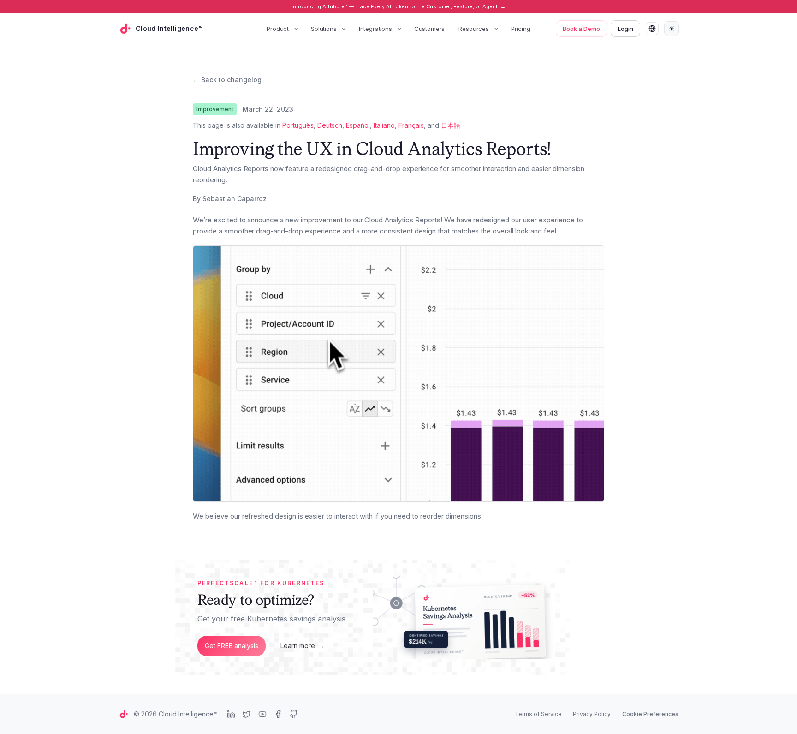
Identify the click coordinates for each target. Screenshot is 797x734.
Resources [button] (473, 28)
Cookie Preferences (650, 713)
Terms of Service (538, 713)
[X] (247, 714)
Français (411, 125)
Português (298, 125)
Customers (429, 28)
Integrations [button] (375, 28)
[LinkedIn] (231, 714)
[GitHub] (294, 714)
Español (358, 125)
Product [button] (278, 28)
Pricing (520, 28)
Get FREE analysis (231, 646)
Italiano (384, 125)
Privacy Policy (592, 713)
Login (625, 28)
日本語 (450, 125)
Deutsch (329, 125)
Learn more (302, 646)
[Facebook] (278, 714)
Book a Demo (581, 28)
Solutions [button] (324, 28)
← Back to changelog (227, 80)
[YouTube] (262, 714)
